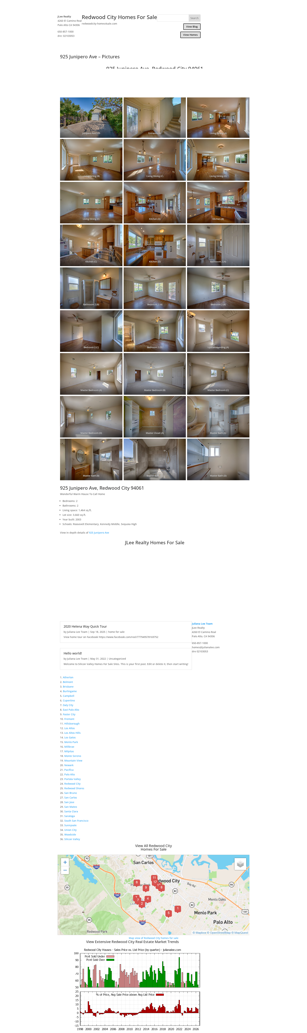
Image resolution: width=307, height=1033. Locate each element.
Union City (70, 830)
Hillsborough (72, 723)
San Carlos (70, 797)
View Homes (190, 34)
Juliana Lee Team (77, 631)
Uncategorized (117, 658)
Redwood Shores (74, 788)
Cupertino (69, 700)
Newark (69, 765)
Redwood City (72, 783)
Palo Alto (69, 774)
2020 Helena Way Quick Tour (85, 626)
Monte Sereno (72, 756)
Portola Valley (72, 779)
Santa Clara (71, 811)
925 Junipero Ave (99, 532)
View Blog (192, 26)
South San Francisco (76, 820)
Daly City (68, 705)
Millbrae (69, 746)
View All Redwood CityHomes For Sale (153, 847)
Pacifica (69, 769)
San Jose (69, 802)
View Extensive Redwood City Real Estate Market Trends (132, 941)
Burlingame (70, 691)
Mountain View (73, 760)
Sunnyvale (70, 825)
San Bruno (70, 793)
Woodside (70, 834)
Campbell (68, 695)
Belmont (68, 682)
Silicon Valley (72, 839)
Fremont (69, 719)
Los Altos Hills (72, 732)
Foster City (69, 714)
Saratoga (69, 816)
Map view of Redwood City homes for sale (153, 938)
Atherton (68, 677)
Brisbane (68, 686)
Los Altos (69, 728)
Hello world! (73, 653)
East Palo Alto (71, 709)
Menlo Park (71, 742)
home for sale (116, 631)
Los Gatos (70, 737)
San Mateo (70, 806)
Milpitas (69, 751)
